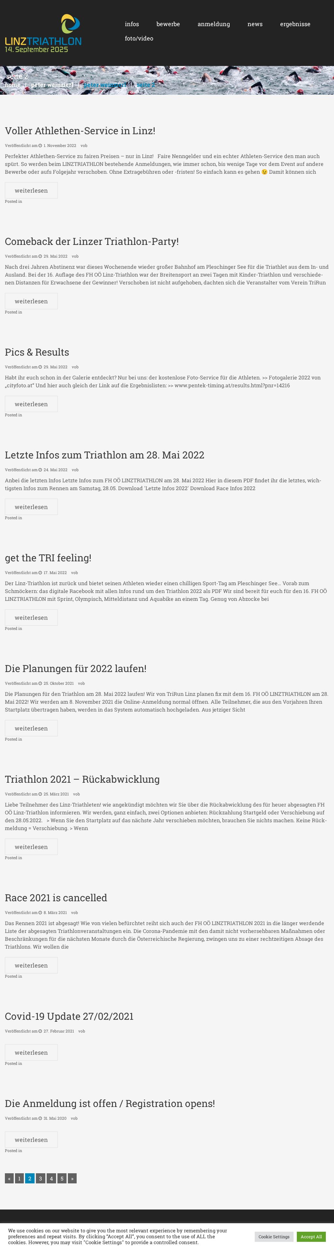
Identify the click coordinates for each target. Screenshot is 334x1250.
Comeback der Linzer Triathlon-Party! (92, 241)
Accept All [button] (311, 1237)
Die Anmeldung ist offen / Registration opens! (110, 1103)
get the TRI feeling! (48, 557)
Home (13, 84)
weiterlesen (31, 190)
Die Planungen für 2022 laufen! (75, 668)
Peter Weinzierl (52, 84)
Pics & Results (37, 351)
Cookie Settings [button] (274, 1237)
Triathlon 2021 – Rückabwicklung (82, 779)
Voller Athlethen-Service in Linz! (80, 130)
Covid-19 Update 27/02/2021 (69, 1016)
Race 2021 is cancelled (56, 897)
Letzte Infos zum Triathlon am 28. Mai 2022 (105, 454)
